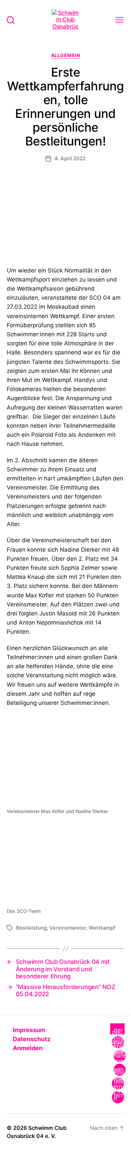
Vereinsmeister (67, 928)
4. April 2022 (70, 158)
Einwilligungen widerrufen (119, 1070)
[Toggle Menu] (117, 1028)
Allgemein (65, 55)
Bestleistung (31, 928)
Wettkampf (102, 928)
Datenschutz (30, 1038)
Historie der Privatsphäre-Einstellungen (120, 1056)
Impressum (28, 1029)
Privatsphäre (118, 1042)
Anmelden (27, 1048)
